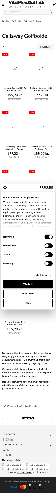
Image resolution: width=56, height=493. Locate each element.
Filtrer (45, 47)
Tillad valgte (28, 293)
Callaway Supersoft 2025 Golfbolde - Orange (15, 147)
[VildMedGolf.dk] (28, 4)
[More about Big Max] (28, 418)
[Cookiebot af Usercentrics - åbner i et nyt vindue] (40, 187)
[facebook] (3, 439)
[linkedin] (11, 439)
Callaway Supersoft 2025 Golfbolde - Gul (41, 147)
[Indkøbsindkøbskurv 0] (54, 4)
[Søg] (51, 12)
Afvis (28, 303)
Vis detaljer (41, 275)
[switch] (49, 245)
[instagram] (7, 439)
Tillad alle (28, 284)
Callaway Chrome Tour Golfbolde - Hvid (14, 323)
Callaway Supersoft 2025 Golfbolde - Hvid (15, 89)
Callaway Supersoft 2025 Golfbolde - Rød (41, 89)
